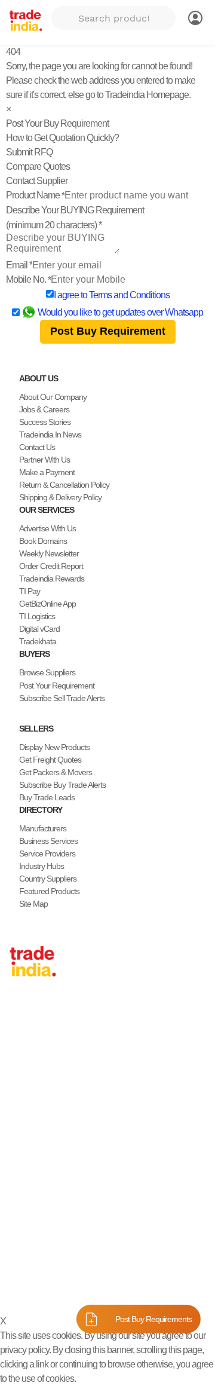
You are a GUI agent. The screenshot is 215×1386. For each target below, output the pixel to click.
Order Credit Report (51, 566)
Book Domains (43, 541)
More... (21, 1161)
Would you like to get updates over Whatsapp (120, 312)
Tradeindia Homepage (147, 95)
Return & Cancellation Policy (64, 484)
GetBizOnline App (47, 603)
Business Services (48, 841)
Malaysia (24, 1086)
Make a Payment (47, 472)
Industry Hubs (41, 866)
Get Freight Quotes (50, 759)
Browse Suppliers (47, 672)
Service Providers (47, 853)
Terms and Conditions (129, 295)
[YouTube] (52, 1231)
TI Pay (29, 591)
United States (31, 1048)
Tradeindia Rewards (51, 578)
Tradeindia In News (50, 434)
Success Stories (44, 422)
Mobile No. (28, 279)
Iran (16, 1136)
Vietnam (23, 1073)
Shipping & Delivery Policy (60, 497)
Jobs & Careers (44, 409)
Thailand (24, 1061)
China (19, 1023)
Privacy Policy (93, 1274)
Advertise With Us (47, 528)
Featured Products (49, 891)
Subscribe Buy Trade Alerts (62, 785)
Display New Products (54, 747)
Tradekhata (37, 641)
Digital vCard (39, 629)
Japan (20, 1010)
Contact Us (37, 447)
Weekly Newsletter (49, 553)
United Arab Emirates (44, 1111)
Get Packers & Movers (55, 772)
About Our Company (53, 397)
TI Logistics (37, 616)
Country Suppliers (47, 878)
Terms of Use (149, 1274)
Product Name (35, 195)
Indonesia (25, 1123)
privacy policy (24, 1350)
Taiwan (21, 1036)
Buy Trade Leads (47, 797)
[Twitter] (33, 1231)
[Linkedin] (43, 1231)
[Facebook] (24, 1231)
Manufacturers (42, 828)
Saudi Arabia (30, 1149)
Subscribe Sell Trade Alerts (62, 698)
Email (19, 265)
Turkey (21, 1098)
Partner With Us (44, 459)
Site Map (33, 903)
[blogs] (62, 1231)
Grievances (31, 1288)
